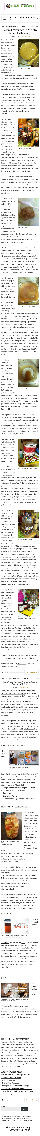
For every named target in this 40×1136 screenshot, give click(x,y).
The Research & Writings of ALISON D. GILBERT (20, 1129)
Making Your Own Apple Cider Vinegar (15, 1086)
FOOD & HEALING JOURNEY (10, 26)
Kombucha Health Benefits (11, 1077)
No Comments (26, 36)
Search (3, 1106)
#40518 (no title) (7, 1116)
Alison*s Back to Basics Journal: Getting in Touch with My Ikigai (20, 683)
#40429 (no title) (7, 1118)
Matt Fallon (11, 401)
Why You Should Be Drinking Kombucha (15, 1075)
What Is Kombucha (8, 1080)
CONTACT (27, 1121)
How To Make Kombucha (10, 1083)
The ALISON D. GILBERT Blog (30, 26)
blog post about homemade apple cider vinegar (31, 818)
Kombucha (5, 942)
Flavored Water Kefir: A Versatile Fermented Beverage (20, 31)
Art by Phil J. (17, 1116)
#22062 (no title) (18, 1121)
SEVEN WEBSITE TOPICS (21, 1118)
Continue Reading (31, 672)
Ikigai (3, 696)
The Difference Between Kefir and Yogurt (16, 1088)
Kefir (23, 942)
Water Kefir (21, 663)
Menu (4, 19)
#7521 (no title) (6, 1121)
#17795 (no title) (28, 1116)
